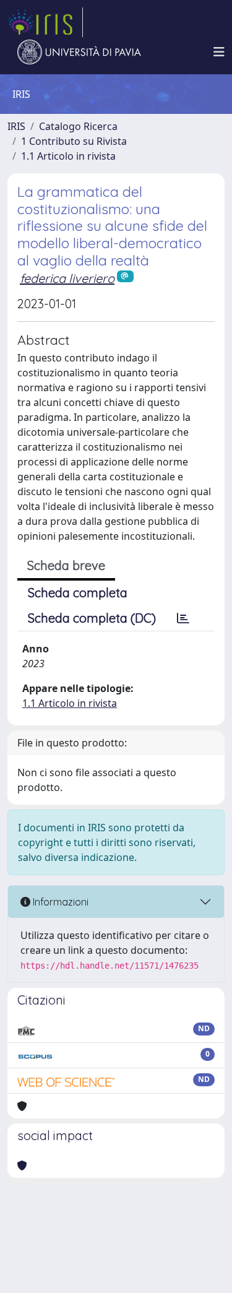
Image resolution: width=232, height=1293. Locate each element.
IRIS (16, 126)
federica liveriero (67, 278)
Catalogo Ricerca (78, 126)
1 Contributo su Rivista (74, 141)
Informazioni (59, 902)
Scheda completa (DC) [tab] (92, 618)
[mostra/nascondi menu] (219, 52)
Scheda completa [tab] (77, 592)
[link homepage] (45, 22)
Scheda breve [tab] (66, 565)
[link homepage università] (79, 52)
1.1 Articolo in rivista (68, 156)
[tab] (183, 618)
